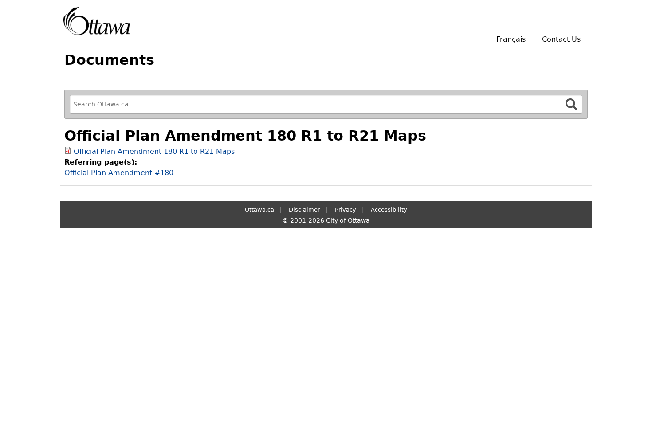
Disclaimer (304, 209)
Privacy (345, 209)
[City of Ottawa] (97, 21)
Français (511, 39)
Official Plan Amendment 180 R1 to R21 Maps (154, 151)
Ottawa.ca (259, 209)
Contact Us (561, 39)
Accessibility (389, 209)
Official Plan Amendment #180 (118, 173)
